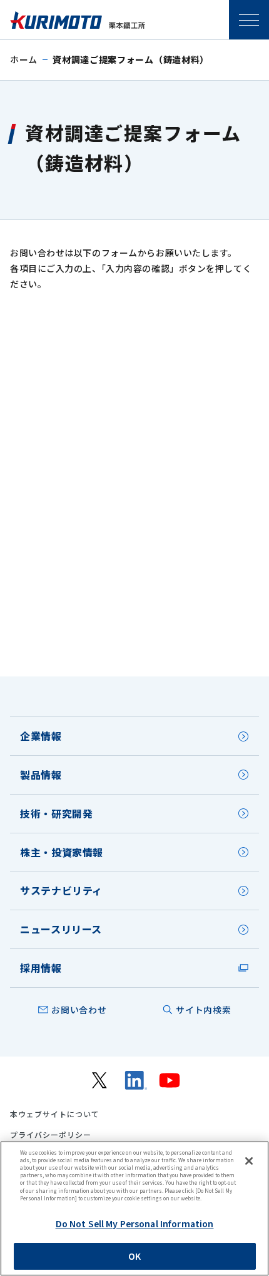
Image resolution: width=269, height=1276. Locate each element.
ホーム (24, 59)
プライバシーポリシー (50, 1135)
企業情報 (41, 735)
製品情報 (41, 774)
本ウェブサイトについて (54, 1114)
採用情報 (41, 967)
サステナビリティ (61, 890)
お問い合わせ (78, 1009)
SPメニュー (249, 20)
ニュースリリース (61, 929)
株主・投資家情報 (61, 852)
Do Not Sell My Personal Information (135, 1223)
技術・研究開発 (56, 813)
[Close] (249, 1161)
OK (134, 1256)
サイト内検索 (203, 1009)
